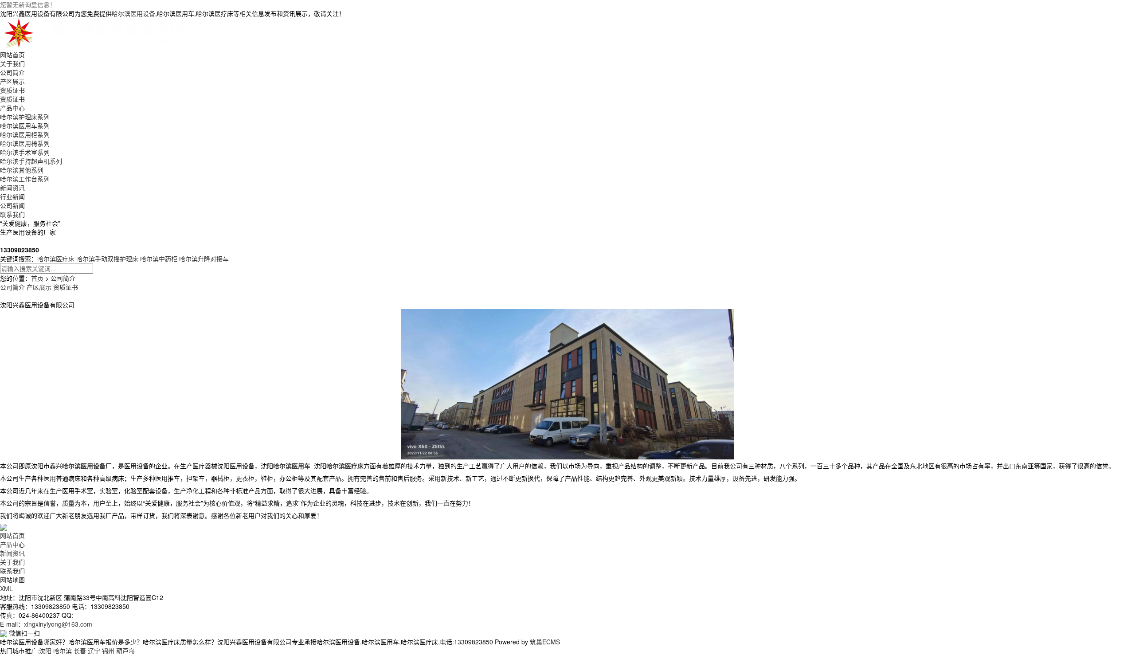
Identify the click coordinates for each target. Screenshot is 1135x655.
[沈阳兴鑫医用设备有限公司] (110, 32)
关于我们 (12, 63)
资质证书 (12, 90)
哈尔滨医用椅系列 (25, 143)
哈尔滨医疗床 (55, 258)
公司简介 (12, 72)
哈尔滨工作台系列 (25, 178)
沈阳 (45, 650)
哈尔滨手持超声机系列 (31, 161)
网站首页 (12, 54)
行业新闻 (12, 196)
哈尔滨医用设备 (133, 13)
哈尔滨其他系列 (21, 169)
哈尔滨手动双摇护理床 (107, 258)
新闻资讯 (12, 187)
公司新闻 (12, 205)
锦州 (108, 650)
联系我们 (12, 214)
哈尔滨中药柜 (158, 258)
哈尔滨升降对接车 (204, 258)
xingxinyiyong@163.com (58, 624)
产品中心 (12, 107)
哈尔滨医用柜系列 (25, 134)
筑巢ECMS (545, 641)
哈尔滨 (62, 650)
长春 (80, 650)
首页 (37, 278)
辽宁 (94, 650)
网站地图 (12, 579)
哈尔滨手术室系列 (25, 152)
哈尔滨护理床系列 (25, 116)
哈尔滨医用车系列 (25, 125)
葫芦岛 (125, 650)
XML (6, 588)
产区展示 (12, 81)
